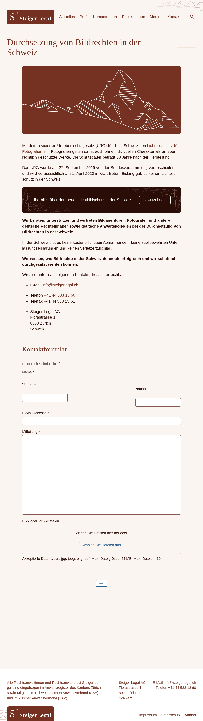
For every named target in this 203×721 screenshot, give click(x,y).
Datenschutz (171, 715)
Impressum (148, 715)
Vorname (29, 384)
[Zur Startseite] (30, 17)
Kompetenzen (105, 17)
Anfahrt (190, 715)
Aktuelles (67, 17)
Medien (156, 17)
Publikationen (133, 17)
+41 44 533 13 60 (59, 295)
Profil (84, 17)
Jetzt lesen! (157, 200)
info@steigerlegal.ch (60, 285)
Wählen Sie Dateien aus (101, 545)
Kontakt (173, 17)
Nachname (144, 389)
